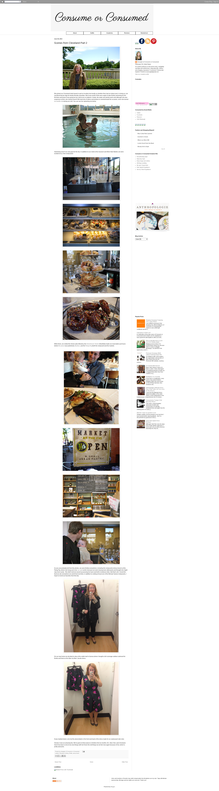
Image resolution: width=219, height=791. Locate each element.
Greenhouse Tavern (93, 344)
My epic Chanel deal (142, 165)
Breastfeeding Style (142, 156)
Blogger (113, 786)
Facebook (139, 115)
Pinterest (139, 117)
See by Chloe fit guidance (144, 169)
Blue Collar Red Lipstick (145, 133)
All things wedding (142, 163)
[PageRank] (153, 105)
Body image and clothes (143, 161)
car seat (79, 570)
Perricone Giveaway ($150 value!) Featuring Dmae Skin (154, 353)
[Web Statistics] (57, 781)
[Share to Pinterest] (65, 756)
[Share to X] (60, 756)
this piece (61, 346)
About (75, 33)
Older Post (125, 762)
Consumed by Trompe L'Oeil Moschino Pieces (154, 400)
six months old (58, 101)
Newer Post (58, 762)
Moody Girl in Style (143, 146)
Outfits (92, 33)
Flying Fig (89, 346)
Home (91, 762)
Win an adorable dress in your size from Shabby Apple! (154, 341)
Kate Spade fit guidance (143, 167)
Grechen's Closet (143, 136)
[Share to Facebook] (62, 756)
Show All (163, 148)
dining (66, 753)
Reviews (127, 33)
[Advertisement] (152, 188)
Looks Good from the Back (146, 143)
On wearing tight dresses (153, 365)
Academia (109, 33)
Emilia (70, 753)
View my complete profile (142, 74)
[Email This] (56, 756)
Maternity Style (141, 159)
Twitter (138, 112)
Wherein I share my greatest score (146, 412)
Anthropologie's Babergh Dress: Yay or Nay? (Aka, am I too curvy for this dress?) (155, 389)
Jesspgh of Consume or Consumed (70, 751)
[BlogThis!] (58, 756)
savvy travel (76, 753)
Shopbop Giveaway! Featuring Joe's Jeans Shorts (154, 320)
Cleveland (62, 753)
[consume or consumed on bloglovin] (142, 105)
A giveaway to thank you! (144, 332)
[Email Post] (83, 751)
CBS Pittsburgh (141, 119)
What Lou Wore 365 (143, 140)
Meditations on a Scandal (153, 376)
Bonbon (77, 346)
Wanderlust (144, 33)
